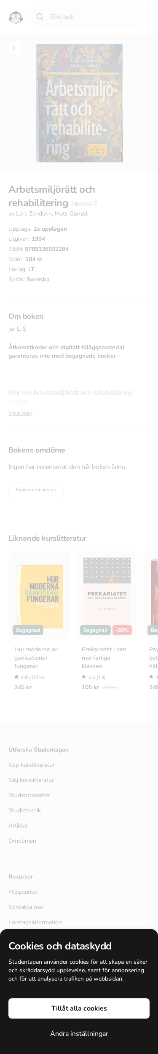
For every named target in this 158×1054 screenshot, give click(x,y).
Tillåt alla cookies (79, 1008)
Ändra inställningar (79, 1033)
